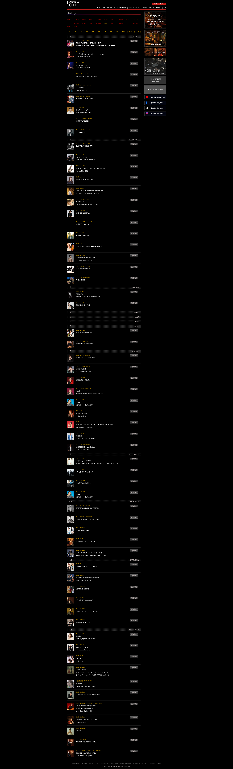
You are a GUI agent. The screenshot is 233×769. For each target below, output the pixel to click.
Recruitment (104, 763)
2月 (75, 31)
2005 (68, 20)
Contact (84, 763)
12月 (137, 31)
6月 (99, 31)
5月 (93, 31)
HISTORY (144, 8)
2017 (83, 23)
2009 (98, 20)
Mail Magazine (76, 763)
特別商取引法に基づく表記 (140, 763)
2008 (90, 20)
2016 (76, 23)
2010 (105, 20)
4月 (87, 31)
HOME (155, 3)
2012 (120, 20)
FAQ (165, 8)
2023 (127, 23)
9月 (117, 31)
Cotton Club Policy (125, 763)
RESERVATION (121, 8)
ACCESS (159, 8)
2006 (76, 20)
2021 (112, 23)
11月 (130, 31)
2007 (83, 20)
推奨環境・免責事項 (155, 763)
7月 (105, 31)
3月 (81, 31)
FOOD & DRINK (134, 8)
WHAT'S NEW (100, 8)
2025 (68, 27)
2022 (120, 23)
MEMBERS (163, 3)
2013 (127, 20)
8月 (111, 31)
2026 (76, 27)
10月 (123, 31)
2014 (135, 20)
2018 (90, 23)
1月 (69, 31)
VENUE (151, 8)
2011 (112, 20)
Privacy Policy (114, 763)
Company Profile (93, 763)
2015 (68, 23)
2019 (98, 23)
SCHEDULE (111, 8)
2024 (135, 23)
